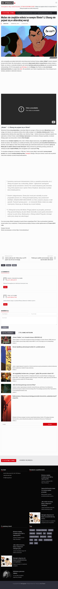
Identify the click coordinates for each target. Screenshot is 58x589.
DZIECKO (51, 530)
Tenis (31, 539)
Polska (49, 536)
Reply (5, 287)
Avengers (32, 530)
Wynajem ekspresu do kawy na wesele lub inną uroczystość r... (19, 560)
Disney (8, 265)
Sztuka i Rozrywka (16, 6)
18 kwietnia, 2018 (15, 23)
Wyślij (5, 327)
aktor (21, 69)
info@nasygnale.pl (7, 477)
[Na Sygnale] (8, 2)
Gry (44, 533)
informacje (24, 67)
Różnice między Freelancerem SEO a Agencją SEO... (47, 477)
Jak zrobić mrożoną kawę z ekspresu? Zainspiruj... (47, 503)
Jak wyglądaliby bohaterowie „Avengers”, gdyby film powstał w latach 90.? (33, 373)
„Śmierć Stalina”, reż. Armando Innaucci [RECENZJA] (27, 337)
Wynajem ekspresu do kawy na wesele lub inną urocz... (48, 516)
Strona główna (4, 6)
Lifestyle (49, 533)
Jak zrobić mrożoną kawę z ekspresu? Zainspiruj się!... (18, 546)
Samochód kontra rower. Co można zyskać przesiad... (48, 490)
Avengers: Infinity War (41, 530)
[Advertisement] (29, 83)
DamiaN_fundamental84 (13, 278)
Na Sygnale (23, 583)
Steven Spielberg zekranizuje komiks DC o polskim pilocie (29, 347)
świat (31, 543)
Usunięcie (28, 153)
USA (36, 539)
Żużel (36, 543)
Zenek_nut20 (10, 295)
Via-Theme (42, 583)
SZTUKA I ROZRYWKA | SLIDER (28, 6)
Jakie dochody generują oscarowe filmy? (24, 385)
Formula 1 (39, 533)
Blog (10, 6)
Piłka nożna (43, 536)
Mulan (14, 265)
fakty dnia (32, 533)
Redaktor (5, 23)
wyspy (40, 539)
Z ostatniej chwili (48, 539)
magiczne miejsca (34, 536)
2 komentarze (24, 23)
